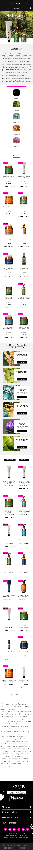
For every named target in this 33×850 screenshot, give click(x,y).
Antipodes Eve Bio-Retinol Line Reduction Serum (9, 568)
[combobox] (17, 8)
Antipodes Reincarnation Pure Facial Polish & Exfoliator (9, 482)
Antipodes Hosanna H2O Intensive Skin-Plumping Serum (24, 511)
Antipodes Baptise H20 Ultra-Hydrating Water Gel (9, 328)
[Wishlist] (27, 3)
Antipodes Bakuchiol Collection (22, 423)
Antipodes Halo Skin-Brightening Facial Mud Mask (24, 482)
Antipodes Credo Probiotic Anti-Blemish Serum (24, 568)
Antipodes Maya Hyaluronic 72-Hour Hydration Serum (24, 539)
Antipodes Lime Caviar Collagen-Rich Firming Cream (23, 208)
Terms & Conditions (9, 837)
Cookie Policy (17, 837)
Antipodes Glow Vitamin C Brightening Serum (24, 237)
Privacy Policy (24, 837)
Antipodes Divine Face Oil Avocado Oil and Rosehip (24, 298)
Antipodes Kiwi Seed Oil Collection (22, 406)
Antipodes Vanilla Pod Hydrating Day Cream (24, 328)
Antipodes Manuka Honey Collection (22, 355)
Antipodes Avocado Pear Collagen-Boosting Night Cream (9, 177)
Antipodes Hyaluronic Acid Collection (22, 389)
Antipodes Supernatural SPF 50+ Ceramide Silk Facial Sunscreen (9, 208)
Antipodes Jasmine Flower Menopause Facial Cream (24, 652)
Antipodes (4, 53)
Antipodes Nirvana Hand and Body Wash (24, 268)
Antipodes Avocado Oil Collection (22, 440)
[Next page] (21, 695)
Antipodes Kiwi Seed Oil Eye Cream (9, 298)
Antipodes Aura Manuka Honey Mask (24, 177)
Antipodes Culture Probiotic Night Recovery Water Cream (9, 268)
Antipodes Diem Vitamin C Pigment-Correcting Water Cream (9, 238)
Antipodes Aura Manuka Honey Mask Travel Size (9, 539)
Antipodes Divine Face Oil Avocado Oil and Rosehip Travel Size (9, 653)
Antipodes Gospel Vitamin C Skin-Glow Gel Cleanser (24, 596)
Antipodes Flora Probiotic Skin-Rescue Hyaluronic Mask (9, 596)
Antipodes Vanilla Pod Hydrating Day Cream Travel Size (24, 681)
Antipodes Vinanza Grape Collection (22, 372)
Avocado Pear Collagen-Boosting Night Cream (19, 73)
